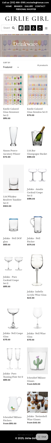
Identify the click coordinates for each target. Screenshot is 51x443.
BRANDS (18, 6)
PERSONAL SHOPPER (26, 9)
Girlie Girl (27, 18)
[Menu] (46, 28)
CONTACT (40, 6)
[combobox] (8, 28)
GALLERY (29, 6)
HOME (9, 6)
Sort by (6, 62)
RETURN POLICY (25, 434)
